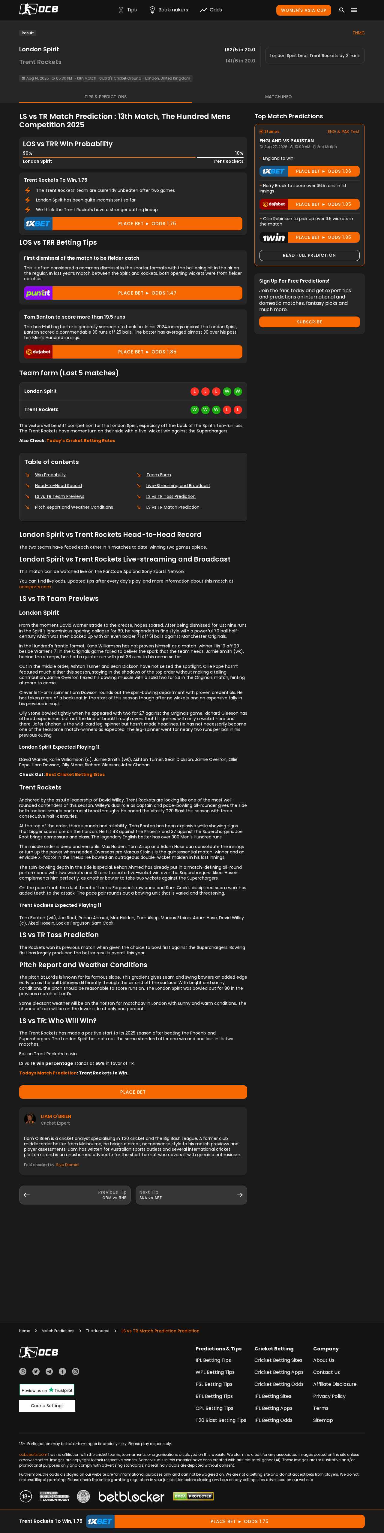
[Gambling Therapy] (55, 1497)
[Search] (342, 10)
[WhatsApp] (22, 1372)
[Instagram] (75, 1372)
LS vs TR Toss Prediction (171, 496)
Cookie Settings (47, 1406)
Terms (320, 1408)
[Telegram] (49, 1372)
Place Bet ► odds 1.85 (147, 352)
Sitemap (323, 1420)
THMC (358, 33)
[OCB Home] (38, 10)
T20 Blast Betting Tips (221, 1420)
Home (24, 1330)
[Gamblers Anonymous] (83, 1497)
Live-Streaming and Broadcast (178, 486)
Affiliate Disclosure (335, 1384)
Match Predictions (58, 1330)
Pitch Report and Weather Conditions (74, 507)
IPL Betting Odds (273, 1420)
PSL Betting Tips (214, 1384)
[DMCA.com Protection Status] (193, 1497)
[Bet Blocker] (131, 1497)
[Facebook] (62, 1372)
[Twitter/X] (36, 1372)
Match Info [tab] (278, 97)
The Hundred (98, 1330)
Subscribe (309, 322)
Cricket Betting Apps (279, 1372)
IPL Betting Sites (272, 1396)
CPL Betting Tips (214, 1408)
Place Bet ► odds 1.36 (323, 171)
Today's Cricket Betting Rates (80, 441)
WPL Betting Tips (215, 1372)
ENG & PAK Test (344, 131)
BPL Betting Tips (214, 1396)
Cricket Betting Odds (279, 1384)
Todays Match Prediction (48, 1073)
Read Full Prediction (309, 255)
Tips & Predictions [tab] (106, 97)
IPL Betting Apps (273, 1408)
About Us (323, 1360)
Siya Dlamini (67, 1164)
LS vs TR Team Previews (59, 496)
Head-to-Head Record (58, 486)
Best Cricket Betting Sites (75, 774)
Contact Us (326, 1372)
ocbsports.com (35, 587)
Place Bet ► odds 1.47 (147, 293)
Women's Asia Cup (303, 10)
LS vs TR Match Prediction (173, 507)
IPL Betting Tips (213, 1360)
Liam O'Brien (56, 1116)
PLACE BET (133, 1092)
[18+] (25, 1497)
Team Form (158, 475)
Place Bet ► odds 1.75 (147, 223)
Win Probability (50, 475)
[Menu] (354, 10)
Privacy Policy (329, 1396)
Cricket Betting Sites (278, 1360)
